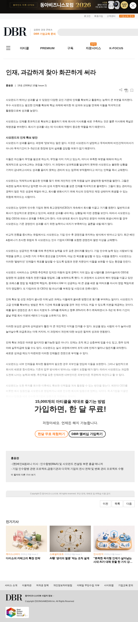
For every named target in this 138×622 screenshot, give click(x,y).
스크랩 (132, 90)
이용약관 (26, 585)
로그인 (87, 16)
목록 (117, 503)
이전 (105, 503)
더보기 (121, 90)
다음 (129, 503)
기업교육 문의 (127, 16)
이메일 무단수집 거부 (88, 585)
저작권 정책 (42, 585)
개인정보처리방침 (62, 585)
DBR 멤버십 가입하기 (87, 434)
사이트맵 (109, 585)
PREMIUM (47, 48)
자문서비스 (93, 48)
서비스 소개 (11, 585)
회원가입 (98, 16)
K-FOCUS (116, 48)
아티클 (24, 48)
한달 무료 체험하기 (51, 434)
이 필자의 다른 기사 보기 (23, 474)
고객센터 (111, 16)
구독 (70, 48)
